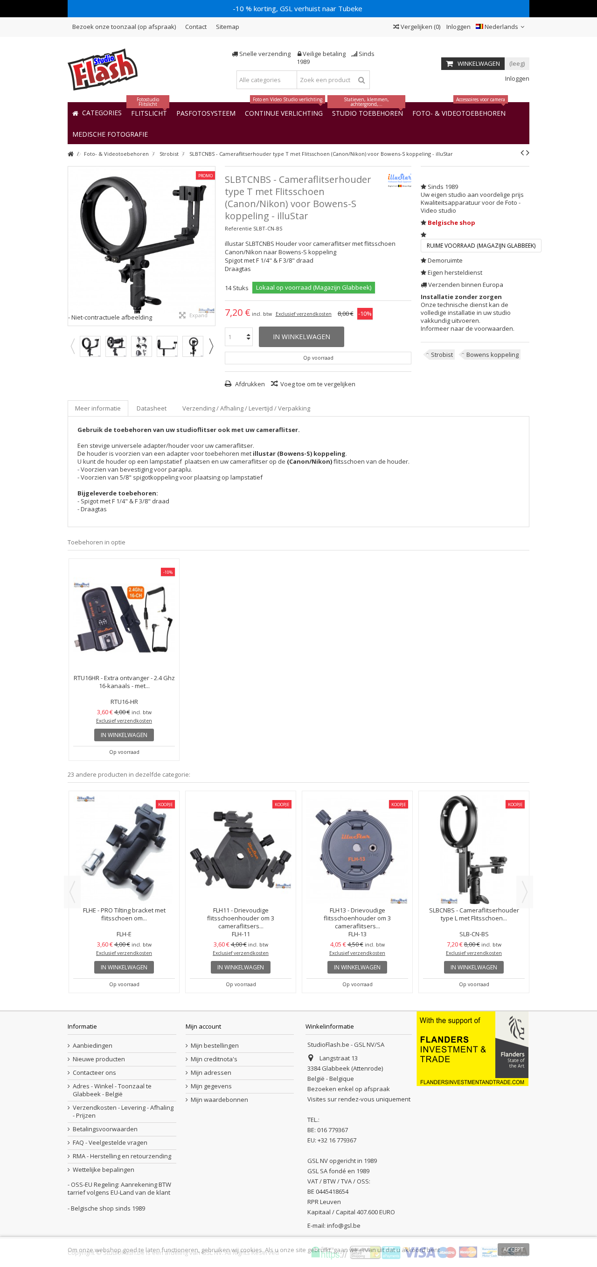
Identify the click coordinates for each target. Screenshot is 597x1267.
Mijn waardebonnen (219, 1100)
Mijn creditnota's (214, 1059)
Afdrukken (249, 384)
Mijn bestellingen (215, 1046)
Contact (196, 26)
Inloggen (458, 26)
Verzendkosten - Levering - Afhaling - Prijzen (123, 1112)
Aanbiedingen (92, 1046)
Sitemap (227, 26)
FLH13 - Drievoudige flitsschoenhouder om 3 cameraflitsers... (357, 918)
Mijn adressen (211, 1073)
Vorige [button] (72, 246)
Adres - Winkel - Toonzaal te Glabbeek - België (112, 1090)
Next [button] (210, 346)
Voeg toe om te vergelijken (317, 384)
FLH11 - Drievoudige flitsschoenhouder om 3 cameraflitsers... (240, 918)
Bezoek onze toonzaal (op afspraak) (124, 26)
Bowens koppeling (492, 354)
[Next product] (527, 152)
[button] (110, 133)
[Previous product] (522, 152)
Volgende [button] (210, 246)
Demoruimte (445, 260)
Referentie (238, 228)
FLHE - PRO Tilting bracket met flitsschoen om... (124, 914)
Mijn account (203, 1026)
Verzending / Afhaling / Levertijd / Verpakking (246, 408)
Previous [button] (72, 346)
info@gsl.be (344, 1225)
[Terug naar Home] (70, 154)
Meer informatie (98, 408)
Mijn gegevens (211, 1086)
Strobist (442, 354)
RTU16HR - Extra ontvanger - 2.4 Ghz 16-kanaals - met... (124, 682)
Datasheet (152, 408)
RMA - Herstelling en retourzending (122, 1156)
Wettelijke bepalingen (103, 1170)
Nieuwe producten (99, 1059)
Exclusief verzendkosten (304, 314)
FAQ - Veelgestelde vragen (110, 1143)
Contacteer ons (94, 1073)
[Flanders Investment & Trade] (472, 1048)
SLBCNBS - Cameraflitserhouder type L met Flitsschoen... (474, 914)
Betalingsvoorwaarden (105, 1129)
